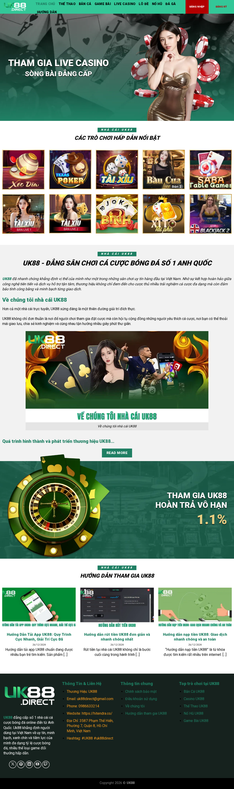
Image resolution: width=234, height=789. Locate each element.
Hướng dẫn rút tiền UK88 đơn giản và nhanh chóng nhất (117, 637)
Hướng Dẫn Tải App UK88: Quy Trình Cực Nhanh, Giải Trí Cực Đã (39, 637)
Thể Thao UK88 (196, 706)
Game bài (103, 4)
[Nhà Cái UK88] (16, 7)
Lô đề (144, 4)
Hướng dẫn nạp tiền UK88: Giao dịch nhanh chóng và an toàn (195, 637)
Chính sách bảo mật (141, 691)
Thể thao (67, 4)
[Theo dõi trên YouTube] (37, 764)
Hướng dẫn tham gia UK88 (146, 713)
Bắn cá (85, 4)
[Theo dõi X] (12, 764)
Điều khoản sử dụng (141, 699)
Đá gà (170, 4)
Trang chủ (45, 4)
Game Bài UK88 (196, 721)
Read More (117, 453)
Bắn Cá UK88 (194, 691)
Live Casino (125, 4)
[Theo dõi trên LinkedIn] (29, 764)
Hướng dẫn (47, 12)
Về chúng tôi (135, 706)
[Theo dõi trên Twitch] (46, 764)
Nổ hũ (157, 4)
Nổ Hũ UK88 (193, 713)
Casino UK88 (194, 699)
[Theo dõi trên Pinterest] (21, 764)
